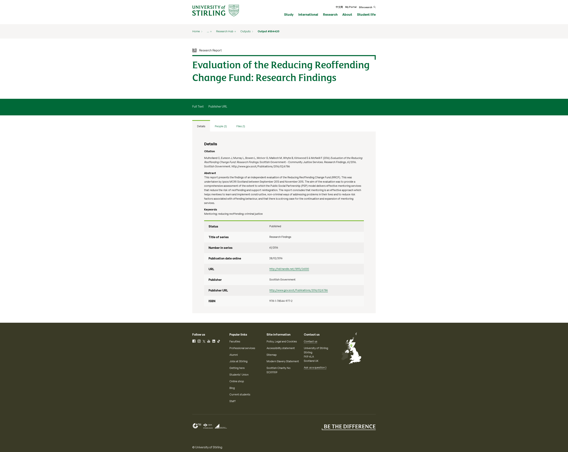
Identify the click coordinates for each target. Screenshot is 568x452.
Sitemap (272, 354)
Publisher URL (217, 106)
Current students (239, 394)
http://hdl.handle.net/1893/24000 (289, 268)
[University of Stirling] (215, 10)
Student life (366, 14)
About (347, 14)
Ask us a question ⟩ (315, 367)
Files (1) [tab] (240, 126)
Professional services (242, 348)
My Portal (350, 6)
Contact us (310, 341)
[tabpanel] (284, 222)
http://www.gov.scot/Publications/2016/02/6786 (298, 290)
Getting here (237, 368)
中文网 (339, 6)
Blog (232, 388)
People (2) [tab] (221, 126)
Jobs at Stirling (238, 361)
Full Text (198, 106)
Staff (232, 401)
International (308, 14)
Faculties (234, 341)
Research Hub (224, 31)
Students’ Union (238, 374)
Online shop (236, 381)
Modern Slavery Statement (283, 361)
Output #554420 (268, 31)
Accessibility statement (281, 348)
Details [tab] (201, 126)
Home (196, 31)
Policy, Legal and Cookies (282, 341)
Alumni (233, 354)
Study (288, 14)
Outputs (245, 31)
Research (330, 14)
